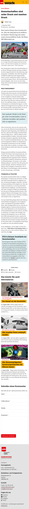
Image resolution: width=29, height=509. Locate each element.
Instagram (5, 498)
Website (3, 408)
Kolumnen (5, 27)
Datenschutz (4, 505)
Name (3, 394)
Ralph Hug (8, 22)
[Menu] (26, 2)
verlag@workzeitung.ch (7, 489)
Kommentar (4, 415)
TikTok (4, 500)
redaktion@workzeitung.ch (7, 487)
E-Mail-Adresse (5, 401)
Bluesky (5, 496)
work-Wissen (12, 27)
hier (11, 232)
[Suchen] (23, 2)
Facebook (5, 495)
